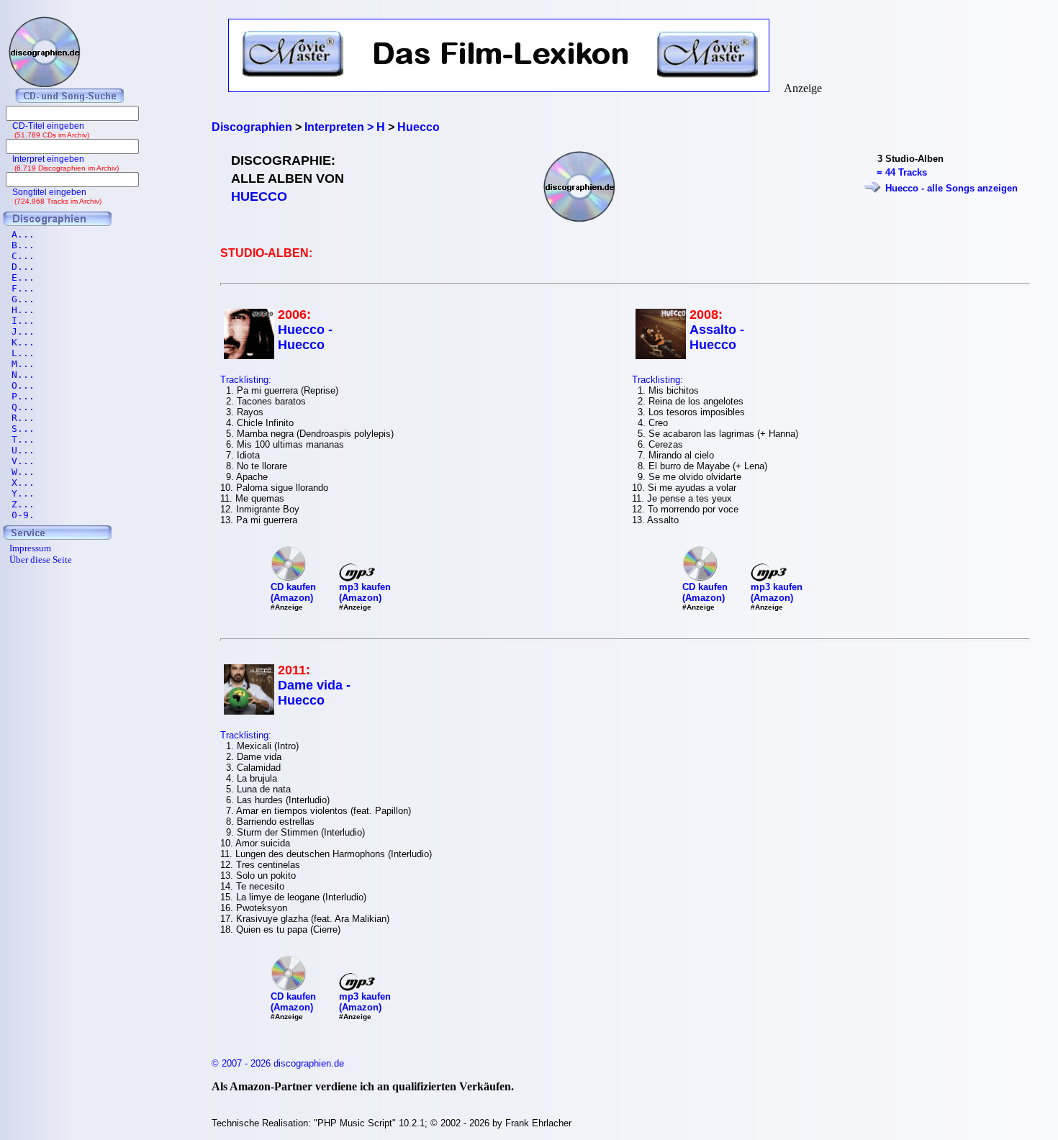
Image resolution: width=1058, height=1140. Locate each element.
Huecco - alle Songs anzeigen (951, 188)
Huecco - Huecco (305, 337)
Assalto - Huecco (716, 337)
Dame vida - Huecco (314, 692)
